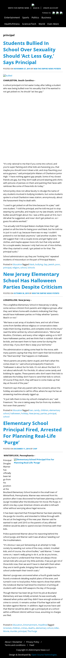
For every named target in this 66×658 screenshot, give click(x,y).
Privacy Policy (32, 642)
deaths (31, 628)
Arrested (7, 628)
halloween (15, 413)
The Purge (32, 631)
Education (17, 264)
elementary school (44, 628)
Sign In (36, 8)
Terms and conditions (15, 645)
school (23, 267)
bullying (39, 264)
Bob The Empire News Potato (47, 68)
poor (57, 264)
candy (37, 410)
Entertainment (30, 624)
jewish (51, 264)
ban (31, 410)
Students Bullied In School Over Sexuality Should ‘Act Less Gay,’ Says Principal (29, 52)
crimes (24, 628)
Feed (31, 645)
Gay (45, 264)
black (31, 264)
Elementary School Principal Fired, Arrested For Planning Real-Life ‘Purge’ (32, 433)
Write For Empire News (18, 8)
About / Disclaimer (13, 642)
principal (7, 267)
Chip (35, 448)
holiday (24, 413)
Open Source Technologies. (44, 654)
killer (56, 628)
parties (44, 413)
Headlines (43, 624)
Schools (31, 267)
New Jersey (34, 413)
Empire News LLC (41, 650)
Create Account (50, 8)
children (44, 410)
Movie (6, 631)
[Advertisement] (33, 128)
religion (15, 267)
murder (13, 631)
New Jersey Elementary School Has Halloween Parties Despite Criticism (32, 280)
